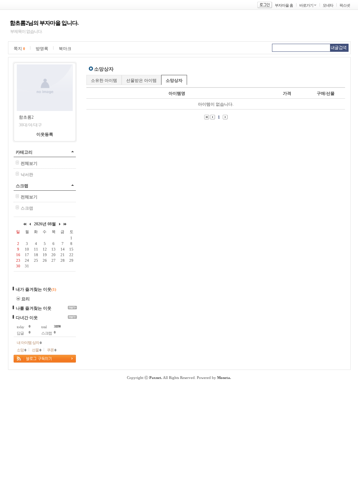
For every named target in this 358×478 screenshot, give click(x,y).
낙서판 (27, 174)
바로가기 (306, 5)
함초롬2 (26, 117)
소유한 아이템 (104, 80)
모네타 (328, 5)
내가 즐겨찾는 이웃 (33, 289)
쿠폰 (51, 350)
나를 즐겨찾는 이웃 (33, 308)
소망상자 (174, 80)
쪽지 (19, 48)
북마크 (65, 48)
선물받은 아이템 (141, 80)
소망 (21, 350)
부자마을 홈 (284, 5)
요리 (25, 298)
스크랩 (22, 185)
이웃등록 (44, 134)
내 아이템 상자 (29, 342)
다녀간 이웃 (27, 317)
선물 (36, 350)
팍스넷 (344, 5)
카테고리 (24, 152)
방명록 (42, 48)
